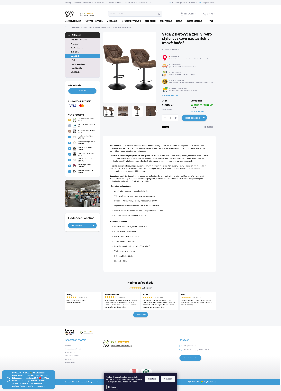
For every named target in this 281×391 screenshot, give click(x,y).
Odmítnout (152, 379)
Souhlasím (168, 379)
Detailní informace (169, 95)
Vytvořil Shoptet (193, 382)
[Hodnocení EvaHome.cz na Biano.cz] (134, 372)
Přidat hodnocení (76, 225)
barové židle (75, 56)
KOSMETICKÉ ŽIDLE (78, 64)
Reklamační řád (99, 3)
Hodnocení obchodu (140, 282)
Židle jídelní (75, 52)
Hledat (159, 14)
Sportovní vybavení (77, 48)
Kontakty (68, 3)
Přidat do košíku (192, 118)
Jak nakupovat (130, 3)
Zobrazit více (141, 315)
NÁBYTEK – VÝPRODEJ (79, 40)
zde (135, 382)
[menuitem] (74, 21)
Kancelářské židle (77, 68)
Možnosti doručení (197, 111)
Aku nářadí (74, 44)
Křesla (73, 60)
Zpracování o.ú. (143, 3)
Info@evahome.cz (190, 346)
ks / (82, 91)
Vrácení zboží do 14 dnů (82, 3)
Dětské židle (75, 72)
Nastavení (112, 387)
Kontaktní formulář (190, 358)
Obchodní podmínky (114, 3)
